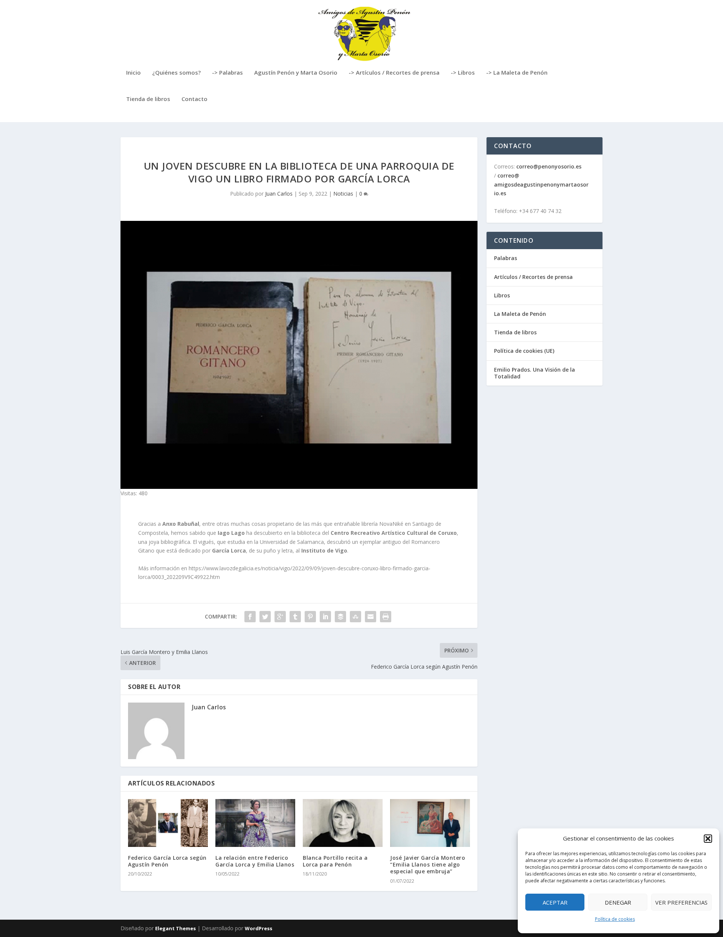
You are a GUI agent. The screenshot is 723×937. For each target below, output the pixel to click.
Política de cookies (615, 919)
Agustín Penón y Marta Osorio (295, 72)
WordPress (258, 928)
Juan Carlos (279, 193)
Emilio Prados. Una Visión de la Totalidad (534, 373)
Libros (502, 295)
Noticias (343, 193)
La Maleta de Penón (520, 313)
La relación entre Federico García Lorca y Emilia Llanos (254, 861)
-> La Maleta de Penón (517, 72)
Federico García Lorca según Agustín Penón (167, 861)
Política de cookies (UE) (524, 350)
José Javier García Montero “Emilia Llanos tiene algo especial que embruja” (427, 864)
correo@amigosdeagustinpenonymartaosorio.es (541, 184)
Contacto (194, 99)
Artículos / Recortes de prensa (533, 276)
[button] (708, 838)
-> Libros (463, 72)
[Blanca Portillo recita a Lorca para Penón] (343, 823)
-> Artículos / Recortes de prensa (394, 72)
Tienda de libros (148, 99)
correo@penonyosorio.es (548, 166)
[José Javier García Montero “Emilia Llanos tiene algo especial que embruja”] (430, 823)
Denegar (618, 902)
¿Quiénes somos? (176, 72)
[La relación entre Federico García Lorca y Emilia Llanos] (255, 823)
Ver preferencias (681, 902)
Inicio (133, 72)
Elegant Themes (175, 928)
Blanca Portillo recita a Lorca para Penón (335, 861)
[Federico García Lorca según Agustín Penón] (168, 823)
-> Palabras (227, 72)
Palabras (505, 258)
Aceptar (555, 902)
